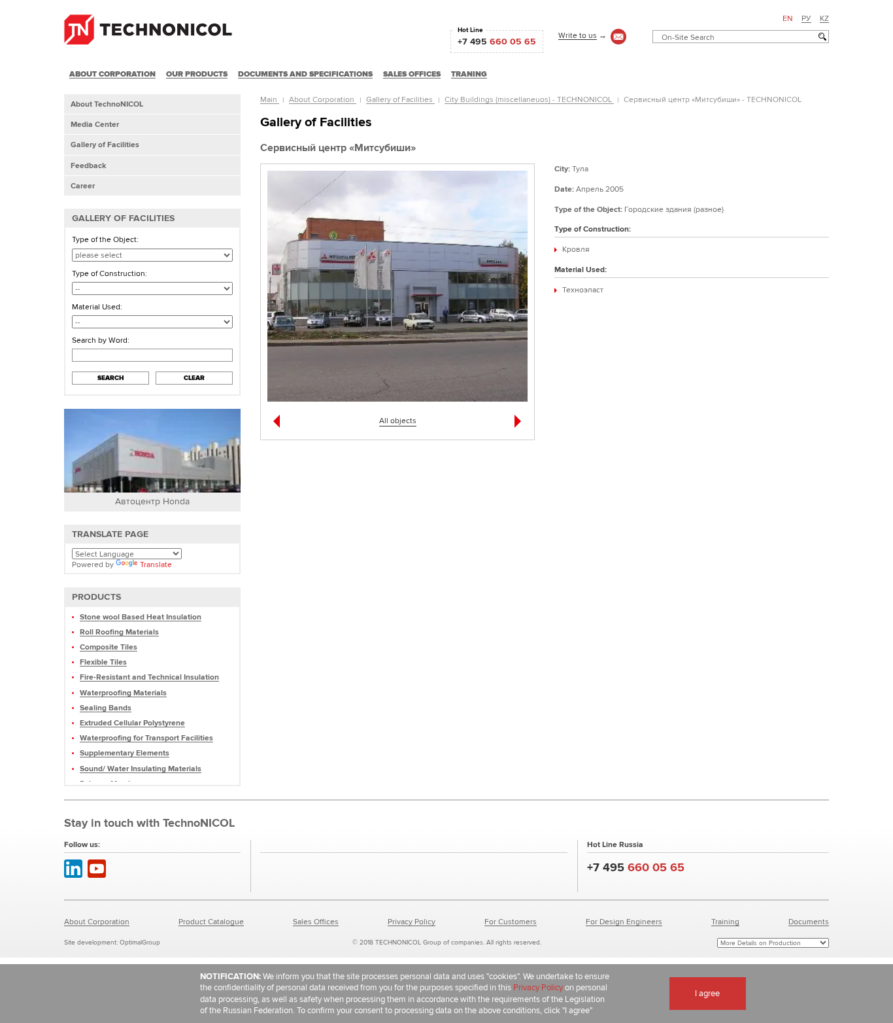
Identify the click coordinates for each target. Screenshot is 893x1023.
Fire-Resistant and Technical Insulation (149, 676)
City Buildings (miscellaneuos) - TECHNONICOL (529, 99)
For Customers (510, 921)
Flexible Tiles (103, 661)
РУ (806, 18)
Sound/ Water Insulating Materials (140, 768)
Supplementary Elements (124, 752)
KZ (824, 18)
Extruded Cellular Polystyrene (132, 722)
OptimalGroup (140, 942)
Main (269, 99)
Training (725, 921)
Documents (808, 921)
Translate (156, 564)
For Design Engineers (624, 921)
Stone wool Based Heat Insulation (140, 616)
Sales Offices (316, 921)
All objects (397, 420)
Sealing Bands (105, 707)
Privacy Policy (411, 921)
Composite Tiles (108, 646)
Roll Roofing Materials (119, 631)
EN (788, 18)
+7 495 (497, 41)
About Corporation (322, 99)
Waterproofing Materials (123, 692)
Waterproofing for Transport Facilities (146, 737)
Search (110, 377)
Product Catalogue (211, 921)
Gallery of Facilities (400, 99)
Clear (194, 377)
